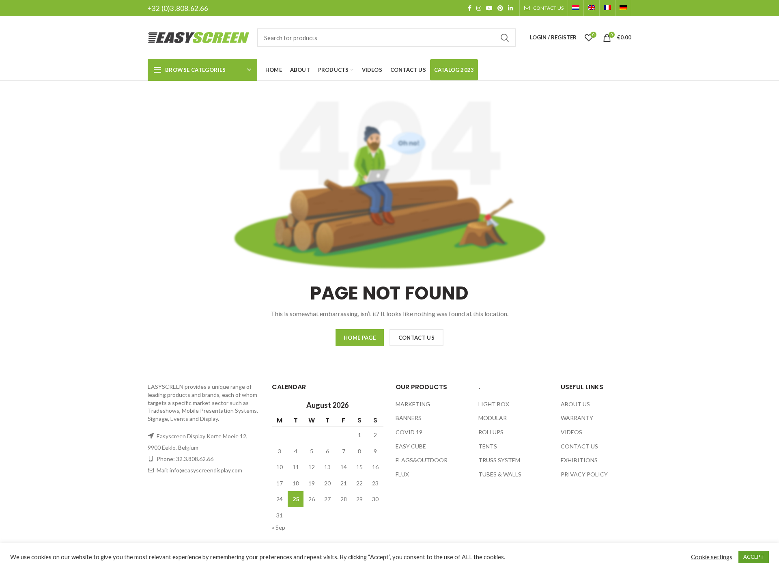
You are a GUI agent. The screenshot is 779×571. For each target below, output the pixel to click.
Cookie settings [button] (711, 557)
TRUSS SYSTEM (499, 460)
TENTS (487, 446)
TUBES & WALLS (499, 474)
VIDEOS (571, 432)
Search (505, 37)
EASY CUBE (411, 446)
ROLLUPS (491, 432)
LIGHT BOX (493, 404)
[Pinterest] (500, 8)
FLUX (402, 474)
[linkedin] (510, 8)
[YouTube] (489, 8)
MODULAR (492, 417)
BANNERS (409, 417)
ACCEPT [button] (753, 557)
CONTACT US (416, 337)
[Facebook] (469, 8)
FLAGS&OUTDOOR (422, 460)
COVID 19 (409, 432)
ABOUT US (575, 404)
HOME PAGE (360, 337)
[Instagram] (479, 8)
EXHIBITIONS (579, 460)
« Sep (278, 527)
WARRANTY (577, 417)
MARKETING (413, 404)
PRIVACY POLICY (584, 474)
